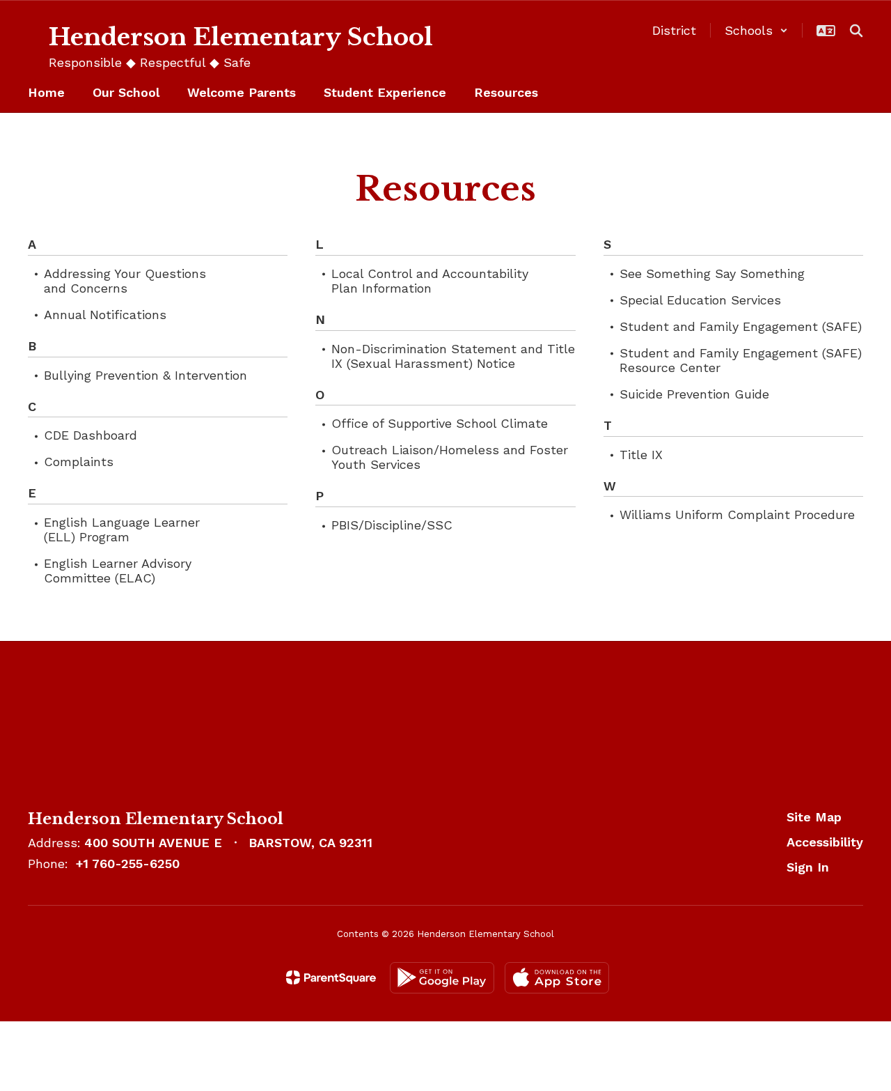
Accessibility (825, 842)
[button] (756, 30)
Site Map (814, 817)
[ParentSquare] (331, 977)
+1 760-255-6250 (128, 863)
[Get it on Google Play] (442, 977)
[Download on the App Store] (557, 977)
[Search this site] (856, 31)
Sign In (808, 867)
